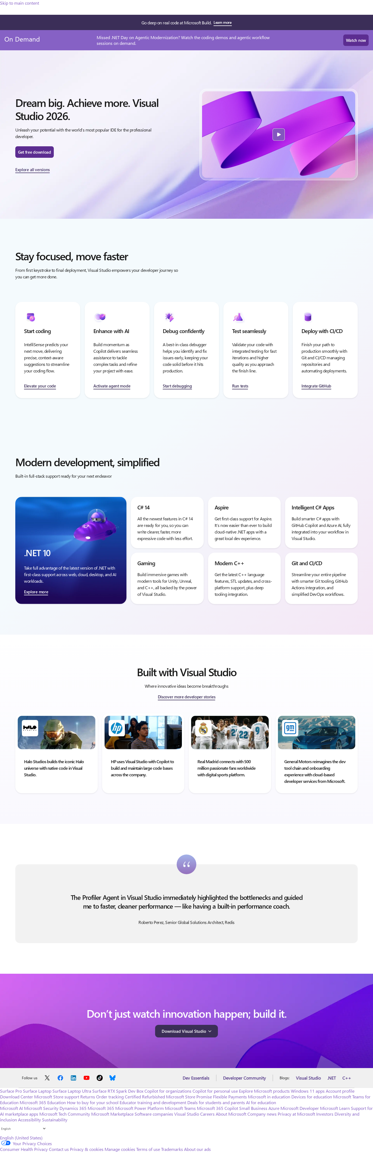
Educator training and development (153, 1102)
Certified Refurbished (145, 1096)
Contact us (59, 1149)
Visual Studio (308, 1078)
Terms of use (148, 1149)
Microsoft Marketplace (112, 1114)
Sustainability (54, 1119)
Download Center (16, 1096)
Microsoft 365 (101, 1108)
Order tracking (110, 1096)
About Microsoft (231, 1114)
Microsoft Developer (299, 1108)
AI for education (261, 1102)
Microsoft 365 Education (43, 1102)
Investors (324, 1114)
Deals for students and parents (216, 1102)
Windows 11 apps (308, 1091)
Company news (262, 1114)
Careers (207, 1114)
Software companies (154, 1114)
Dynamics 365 (73, 1108)
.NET (331, 1078)
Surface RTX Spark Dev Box (117, 1091)
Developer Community (244, 1078)
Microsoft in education (269, 1096)
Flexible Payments (230, 1096)
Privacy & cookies (86, 1149)
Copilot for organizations (167, 1091)
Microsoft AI (11, 1108)
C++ (346, 1078)
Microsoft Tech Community (64, 1114)
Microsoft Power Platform (139, 1108)
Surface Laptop (37, 1091)
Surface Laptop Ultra (71, 1091)
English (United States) (21, 1138)
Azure (273, 1108)
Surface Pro (11, 1091)
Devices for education (311, 1096)
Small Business (253, 1108)
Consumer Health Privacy (24, 1149)
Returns (87, 1096)
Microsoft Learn (335, 1108)
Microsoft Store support (56, 1096)
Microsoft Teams (180, 1108)
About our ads (197, 1149)
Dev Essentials (196, 1078)
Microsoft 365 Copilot (217, 1108)
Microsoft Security (41, 1108)
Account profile (340, 1091)
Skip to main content (19, 3)
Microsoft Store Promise (189, 1096)
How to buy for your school (93, 1102)
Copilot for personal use (215, 1091)
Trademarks (172, 1149)
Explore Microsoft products (264, 1091)
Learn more (222, 22)
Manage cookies (120, 1149)
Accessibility (29, 1119)
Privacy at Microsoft (296, 1114)
